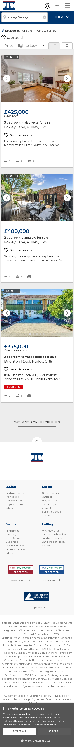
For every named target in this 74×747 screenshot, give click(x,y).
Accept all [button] (19, 731)
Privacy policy (61, 695)
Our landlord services (54, 534)
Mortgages (12, 496)
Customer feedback (16, 695)
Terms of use (44, 699)
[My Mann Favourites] (47, 7)
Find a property (15, 493)
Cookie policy (27, 699)
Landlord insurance (53, 538)
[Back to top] (37, 457)
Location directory (40, 695)
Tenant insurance (15, 545)
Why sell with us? (51, 500)
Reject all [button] (54, 731)
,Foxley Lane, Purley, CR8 (37, 111)
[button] (37, 741)
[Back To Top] (37, 442)
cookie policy (49, 724)
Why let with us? (51, 530)
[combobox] (24, 17)
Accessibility (10, 699)
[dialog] (37, 725)
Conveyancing (14, 500)
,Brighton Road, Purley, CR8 (37, 345)
